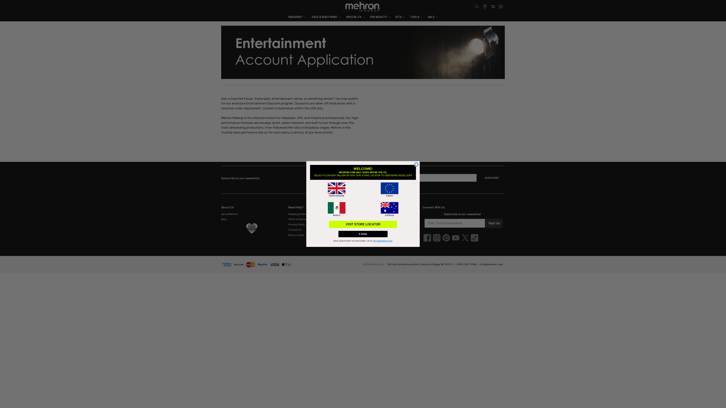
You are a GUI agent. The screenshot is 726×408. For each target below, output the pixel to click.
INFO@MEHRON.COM (382, 241)
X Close (363, 234)
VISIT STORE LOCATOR (363, 224)
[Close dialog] (416, 164)
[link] (336, 190)
